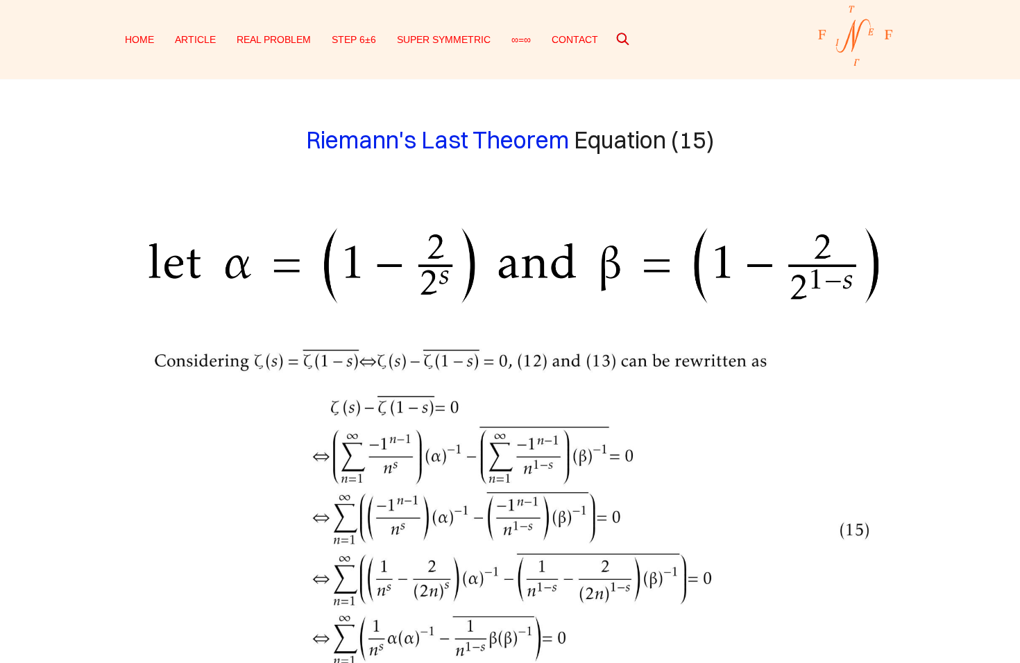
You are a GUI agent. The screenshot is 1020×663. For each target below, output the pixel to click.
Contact (575, 39)
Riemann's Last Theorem (437, 140)
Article (195, 39)
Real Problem (274, 39)
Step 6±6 (354, 39)
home (139, 39)
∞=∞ (521, 39)
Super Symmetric (444, 39)
